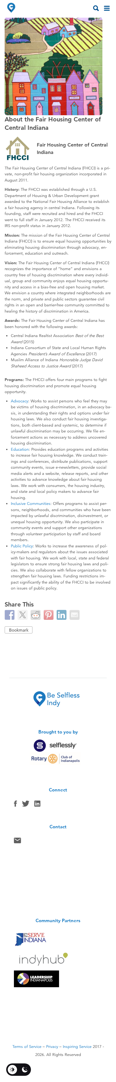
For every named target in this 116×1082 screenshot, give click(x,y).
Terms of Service (26, 1046)
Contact (17, 842)
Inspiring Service (77, 1046)
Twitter (25, 805)
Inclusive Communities (30, 503)
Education (20, 449)
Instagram (37, 805)
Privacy (52, 1046)
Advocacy (19, 401)
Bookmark (18, 630)
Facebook (15, 805)
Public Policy (22, 546)
